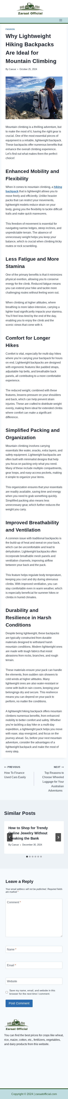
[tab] (27, 856)
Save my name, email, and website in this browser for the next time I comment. (32, 992)
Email (11, 965)
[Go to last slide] (10, 837)
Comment (14, 902)
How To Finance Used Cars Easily (15, 772)
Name (11, 949)
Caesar (12, 69)
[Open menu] (60, 20)
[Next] (58, 837)
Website (12, 981)
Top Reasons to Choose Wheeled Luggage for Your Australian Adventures (53, 779)
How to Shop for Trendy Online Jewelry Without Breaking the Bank (28, 833)
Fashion (10, 29)
